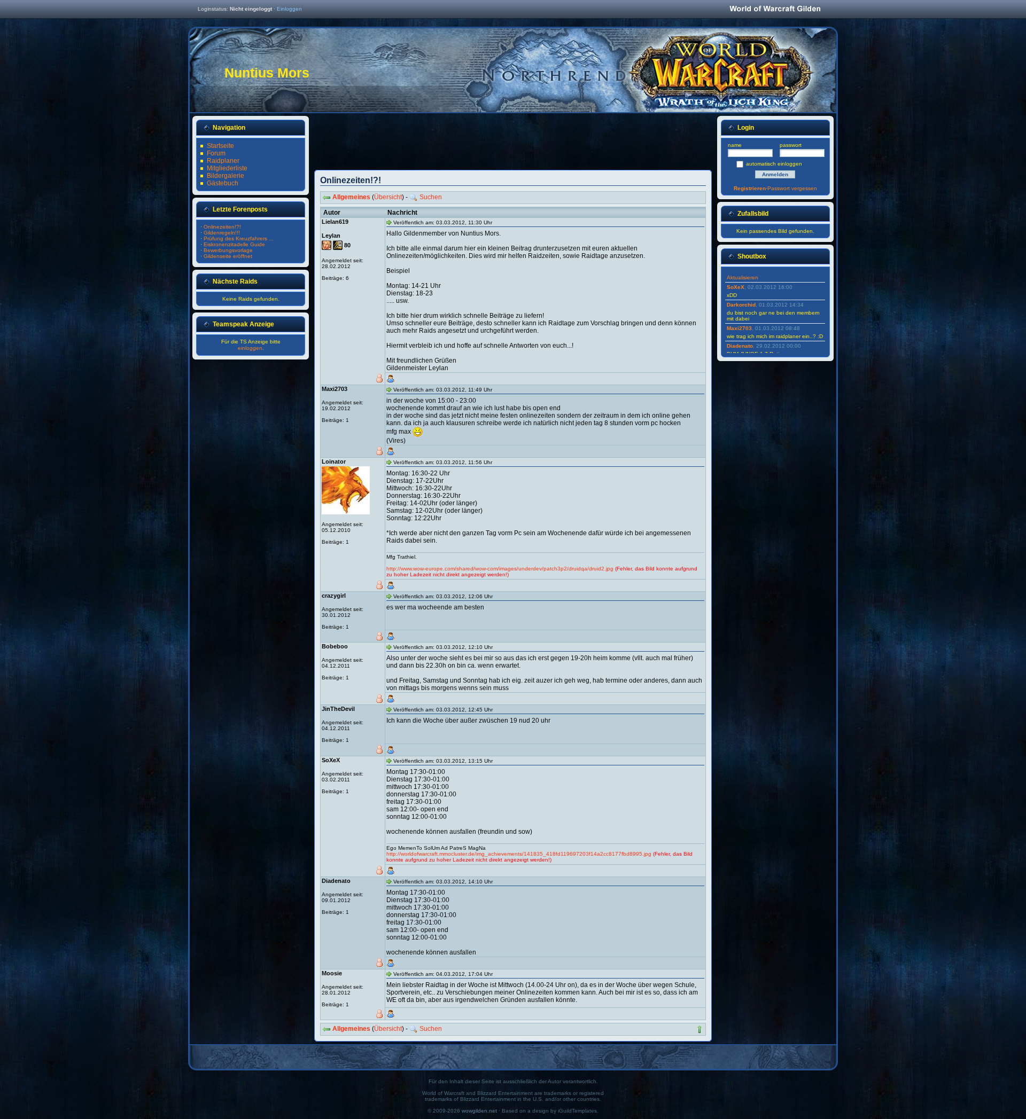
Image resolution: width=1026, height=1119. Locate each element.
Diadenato (740, 346)
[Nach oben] (699, 1029)
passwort (791, 145)
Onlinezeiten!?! (222, 227)
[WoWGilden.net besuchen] (774, 9)
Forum (216, 153)
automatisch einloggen (774, 164)
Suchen (430, 197)
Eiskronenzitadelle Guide (234, 244)
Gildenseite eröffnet (228, 256)
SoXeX (735, 287)
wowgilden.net (479, 1111)
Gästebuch (222, 183)
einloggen (250, 348)
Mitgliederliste (227, 168)
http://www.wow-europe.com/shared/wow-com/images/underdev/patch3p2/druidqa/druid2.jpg (499, 569)
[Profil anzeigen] (390, 378)
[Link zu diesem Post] (389, 222)
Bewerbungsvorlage (228, 250)
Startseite (220, 146)
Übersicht (388, 197)
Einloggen (289, 9)
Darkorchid (741, 305)
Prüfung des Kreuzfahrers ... (239, 238)
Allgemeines (351, 197)
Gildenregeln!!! (222, 233)
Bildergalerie (225, 175)
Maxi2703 (739, 328)
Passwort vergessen (792, 188)
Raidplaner (223, 161)
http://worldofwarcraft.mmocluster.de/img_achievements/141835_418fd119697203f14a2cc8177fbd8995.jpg (518, 854)
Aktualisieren (742, 277)
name (735, 145)
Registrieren (750, 188)
